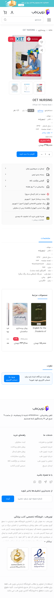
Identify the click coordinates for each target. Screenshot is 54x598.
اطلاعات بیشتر (38, 220)
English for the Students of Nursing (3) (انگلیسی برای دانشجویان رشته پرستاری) (39, 330)
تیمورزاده (41, 119)
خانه (50, 30)
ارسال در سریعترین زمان (35, 169)
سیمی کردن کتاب (17, 465)
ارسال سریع (47, 465)
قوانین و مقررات (45, 442)
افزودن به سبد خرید (27, 154)
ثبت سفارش (20, 442)
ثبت (8, 498)
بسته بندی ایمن (38, 175)
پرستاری (41, 30)
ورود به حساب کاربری (11, 378)
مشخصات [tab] (45, 238)
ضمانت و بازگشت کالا (16, 461)
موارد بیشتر (46, 133)
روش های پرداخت (18, 447)
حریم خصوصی (46, 447)
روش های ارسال (18, 451)
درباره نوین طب (45, 456)
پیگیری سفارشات (18, 456)
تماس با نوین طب (44, 461)
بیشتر (49, 541)
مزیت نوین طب (45, 451)
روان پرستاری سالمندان (22, 330)
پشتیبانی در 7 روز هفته (35, 187)
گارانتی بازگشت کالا (37, 181)
